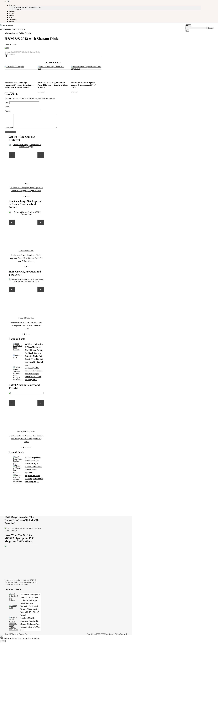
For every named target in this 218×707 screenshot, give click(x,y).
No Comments (10, 54)
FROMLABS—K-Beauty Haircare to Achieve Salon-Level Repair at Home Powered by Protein (26, 325)
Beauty (11, 15)
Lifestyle (12, 11)
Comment (9, 128)
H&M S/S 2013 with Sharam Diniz (27, 52)
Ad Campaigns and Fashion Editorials (27, 7)
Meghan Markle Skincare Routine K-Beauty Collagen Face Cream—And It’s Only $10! (34, 374)
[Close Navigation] (187, 30)
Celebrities (13, 19)
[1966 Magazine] (6, 25)
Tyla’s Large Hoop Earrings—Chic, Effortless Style (33, 460)
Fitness (11, 13)
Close (3, 641)
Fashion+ (12, 5)
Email (7, 107)
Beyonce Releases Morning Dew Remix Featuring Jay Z (34, 479)
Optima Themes (24, 634)
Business (12, 21)
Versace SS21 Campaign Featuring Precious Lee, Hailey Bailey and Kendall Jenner (19, 84)
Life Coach (26, 251)
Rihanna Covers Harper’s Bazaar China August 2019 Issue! (83, 84)
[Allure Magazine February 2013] (5, 56)
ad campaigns (9, 52)
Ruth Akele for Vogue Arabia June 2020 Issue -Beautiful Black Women (53, 84)
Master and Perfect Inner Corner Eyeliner (33, 469)
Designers (17, 9)
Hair (10, 17)
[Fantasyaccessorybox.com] (6, 56)
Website (7, 111)
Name (7, 103)
